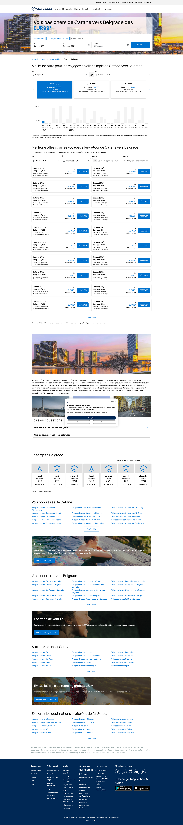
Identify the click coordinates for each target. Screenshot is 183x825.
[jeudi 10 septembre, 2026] (101, 120)
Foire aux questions (66, 771)
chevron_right (149, 89)
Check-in (77, 9)
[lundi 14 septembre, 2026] (115, 121)
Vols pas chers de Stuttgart (122, 655)
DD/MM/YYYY (97, 46)
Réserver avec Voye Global (46, 699)
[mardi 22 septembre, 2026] (142, 115)
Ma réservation (67, 9)
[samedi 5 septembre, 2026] (84, 115)
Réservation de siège (52, 778)
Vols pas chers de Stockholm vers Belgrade (128, 590)
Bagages (50, 774)
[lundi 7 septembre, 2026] (91, 121)
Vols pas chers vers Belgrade (43, 719)
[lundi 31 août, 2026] (67, 121)
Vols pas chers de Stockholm (122, 659)
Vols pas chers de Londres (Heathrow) (87, 659)
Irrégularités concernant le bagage (68, 787)
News (81, 781)
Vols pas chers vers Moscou (82, 729)
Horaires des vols (53, 770)
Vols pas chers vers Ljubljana (83, 722)
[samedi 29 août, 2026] (60, 114)
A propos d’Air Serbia (127, 2)
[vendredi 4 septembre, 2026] (81, 121)
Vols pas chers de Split (120, 666)
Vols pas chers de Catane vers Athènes (126, 513)
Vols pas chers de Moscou (82, 652)
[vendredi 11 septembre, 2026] (105, 121)
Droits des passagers (83, 800)
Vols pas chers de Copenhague (84, 666)
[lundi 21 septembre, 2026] (139, 121)
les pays (66, 817)
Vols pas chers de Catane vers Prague (46, 523)
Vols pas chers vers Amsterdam (84, 732)
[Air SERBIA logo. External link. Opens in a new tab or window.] (68, 403)
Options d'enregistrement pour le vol (69, 778)
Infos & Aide (98, 9)
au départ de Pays (114, 817)
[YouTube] (136, 771)
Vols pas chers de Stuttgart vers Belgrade (127, 584)
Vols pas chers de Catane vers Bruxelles (126, 520)
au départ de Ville (102, 817)
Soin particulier (68, 793)
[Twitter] (124, 771)
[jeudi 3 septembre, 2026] (77, 120)
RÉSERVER (82, 171)
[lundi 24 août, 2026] (43, 122)
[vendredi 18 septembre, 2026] (129, 121)
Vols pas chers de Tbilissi (81, 662)
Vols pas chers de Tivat (41, 652)
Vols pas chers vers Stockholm (44, 726)
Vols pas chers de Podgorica (122, 652)
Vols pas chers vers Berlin (121, 726)
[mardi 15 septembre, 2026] (118, 117)
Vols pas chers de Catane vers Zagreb (46, 513)
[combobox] (46, 46)
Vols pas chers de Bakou (41, 666)
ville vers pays (91, 817)
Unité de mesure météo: (125, 460)
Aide (32, 781)
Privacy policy (111, 401)
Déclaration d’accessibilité (52, 797)
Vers (96, 71)
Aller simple (38, 38)
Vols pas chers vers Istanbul (122, 719)
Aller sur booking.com (44, 560)
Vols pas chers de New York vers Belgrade (48, 590)
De (35, 44)
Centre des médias (86, 777)
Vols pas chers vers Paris (41, 729)
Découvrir (86, 9)
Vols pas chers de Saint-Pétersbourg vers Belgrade (88, 585)
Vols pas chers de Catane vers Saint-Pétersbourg (46, 508)
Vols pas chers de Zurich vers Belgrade (47, 584)
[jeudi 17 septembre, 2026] (125, 115)
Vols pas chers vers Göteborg (83, 719)
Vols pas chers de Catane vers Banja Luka (127, 523)
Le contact (108, 9)
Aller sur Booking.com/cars (46, 632)
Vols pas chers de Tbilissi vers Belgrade (47, 595)
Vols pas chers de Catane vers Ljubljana (87, 513)
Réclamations (68, 805)
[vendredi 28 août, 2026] (56, 121)
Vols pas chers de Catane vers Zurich (125, 516)
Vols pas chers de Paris (41, 662)
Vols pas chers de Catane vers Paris (45, 516)
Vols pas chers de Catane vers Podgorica (88, 523)
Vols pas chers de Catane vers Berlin (86, 520)
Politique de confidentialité (84, 794)
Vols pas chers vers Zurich (121, 729)
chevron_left (33, 89)
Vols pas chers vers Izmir (41, 732)
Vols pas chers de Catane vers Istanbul (87, 507)
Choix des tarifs (52, 792)
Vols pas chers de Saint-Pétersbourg (86, 655)
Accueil (35, 59)
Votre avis (66, 808)
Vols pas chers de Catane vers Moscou (47, 520)
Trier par (125, 156)
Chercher (140, 45)
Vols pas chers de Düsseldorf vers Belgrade (128, 595)
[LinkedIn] (143, 771)
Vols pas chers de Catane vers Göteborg (127, 507)
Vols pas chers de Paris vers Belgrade (86, 595)
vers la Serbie (54, 59)
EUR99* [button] (43, 28)
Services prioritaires (51, 784)
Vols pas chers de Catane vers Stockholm (88, 516)
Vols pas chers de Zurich (41, 655)
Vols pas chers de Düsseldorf (122, 662)
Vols (43, 59)
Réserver (58, 9)
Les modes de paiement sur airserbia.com (68, 799)
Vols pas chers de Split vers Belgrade (125, 599)
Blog (32, 784)
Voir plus (91, 529)
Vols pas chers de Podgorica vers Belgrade (128, 581)
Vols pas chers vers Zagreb (121, 722)
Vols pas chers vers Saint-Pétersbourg (47, 722)
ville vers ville (81, 817)
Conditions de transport (84, 788)
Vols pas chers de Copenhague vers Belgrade (89, 599)
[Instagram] (130, 771)
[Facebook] (117, 771)
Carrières (82, 784)
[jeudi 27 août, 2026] (53, 115)
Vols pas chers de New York (42, 659)
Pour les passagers (101, 2)
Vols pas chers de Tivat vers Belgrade (46, 581)
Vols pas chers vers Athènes (82, 726)
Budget (95, 156)
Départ (95, 44)
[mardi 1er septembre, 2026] (70, 114)
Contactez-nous (101, 770)
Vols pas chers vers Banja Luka (123, 732)
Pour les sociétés (114, 2)
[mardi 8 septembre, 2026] (94, 117)
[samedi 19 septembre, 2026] (132, 115)
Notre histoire (84, 774)
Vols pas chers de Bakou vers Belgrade (47, 599)
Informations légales (84, 806)
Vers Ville (73, 817)
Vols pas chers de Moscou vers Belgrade (87, 581)
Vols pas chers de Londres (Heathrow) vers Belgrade (88, 591)
